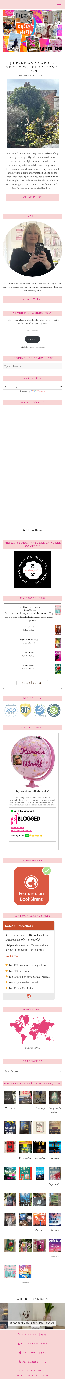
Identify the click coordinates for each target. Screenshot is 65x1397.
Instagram (33, 1343)
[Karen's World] (32, 27)
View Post (32, 197)
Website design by (32, 1375)
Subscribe (32, 339)
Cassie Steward (30, 643)
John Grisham (29, 630)
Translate (41, 391)
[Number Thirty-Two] (58, 647)
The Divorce (28, 652)
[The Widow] (58, 634)
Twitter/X (34, 1334)
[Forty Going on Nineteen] (58, 614)
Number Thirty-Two (29, 639)
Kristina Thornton (30, 610)
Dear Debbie (28, 665)
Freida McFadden (30, 656)
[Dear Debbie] (58, 673)
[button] (10, 1101)
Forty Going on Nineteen (29, 607)
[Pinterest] (18, 423)
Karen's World (36, 1370)
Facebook (34, 1352)
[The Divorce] (58, 660)
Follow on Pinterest (33, 530)
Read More (32, 299)
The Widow (29, 626)
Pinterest (33, 1361)
